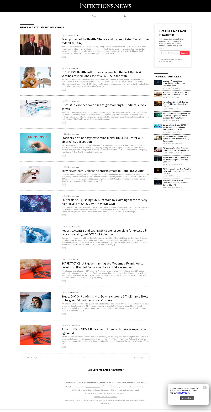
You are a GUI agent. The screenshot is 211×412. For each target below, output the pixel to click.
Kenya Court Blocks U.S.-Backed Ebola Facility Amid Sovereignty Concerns (175, 104)
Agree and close (187, 398)
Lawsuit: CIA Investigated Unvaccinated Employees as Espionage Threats (174, 83)
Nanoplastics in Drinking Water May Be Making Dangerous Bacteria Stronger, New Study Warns (176, 116)
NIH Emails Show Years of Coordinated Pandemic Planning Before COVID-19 (175, 183)
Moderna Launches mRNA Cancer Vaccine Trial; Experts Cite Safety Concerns (176, 159)
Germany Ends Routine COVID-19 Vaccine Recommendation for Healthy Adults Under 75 (175, 127)
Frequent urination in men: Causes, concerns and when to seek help (176, 94)
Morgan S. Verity (177, 88)
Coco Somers (176, 176)
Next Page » (139, 358)
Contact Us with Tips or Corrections (105, 397)
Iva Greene (175, 120)
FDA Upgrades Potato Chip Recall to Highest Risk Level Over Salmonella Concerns (177, 171)
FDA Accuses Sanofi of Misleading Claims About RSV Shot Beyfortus (176, 149)
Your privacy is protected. (166, 59)
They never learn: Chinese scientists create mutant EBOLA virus (103, 171)
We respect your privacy (93, 387)
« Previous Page (30, 358)
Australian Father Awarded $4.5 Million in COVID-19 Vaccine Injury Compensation (176, 139)
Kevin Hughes (176, 97)
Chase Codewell (177, 153)
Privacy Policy (105, 403)
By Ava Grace (75, 35)
